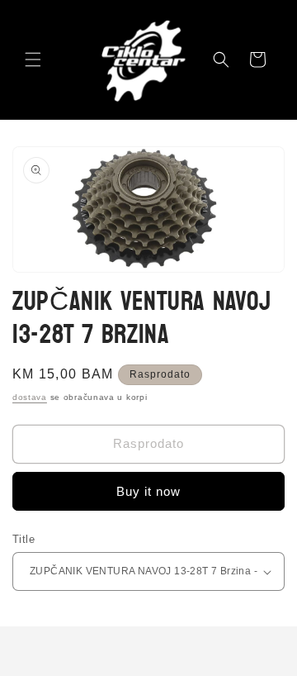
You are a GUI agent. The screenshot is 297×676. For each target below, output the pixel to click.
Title (23, 539)
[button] (33, 59)
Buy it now (148, 491)
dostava (29, 397)
